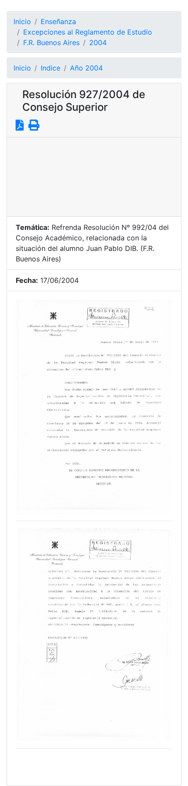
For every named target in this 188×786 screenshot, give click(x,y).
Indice (50, 67)
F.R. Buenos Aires (51, 42)
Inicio (22, 21)
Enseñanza (58, 21)
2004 (98, 42)
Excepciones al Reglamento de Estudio (87, 32)
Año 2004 (86, 67)
